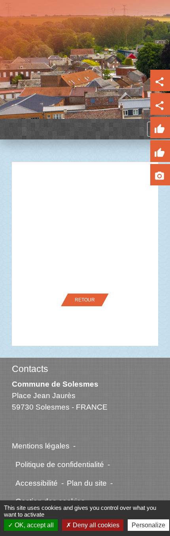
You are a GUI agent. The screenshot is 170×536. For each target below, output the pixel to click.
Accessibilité (36, 483)
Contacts (30, 369)
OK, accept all (33, 525)
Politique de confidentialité (59, 464)
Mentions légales (41, 445)
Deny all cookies (95, 525)
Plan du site (87, 483)
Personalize (148, 525)
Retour (85, 300)
